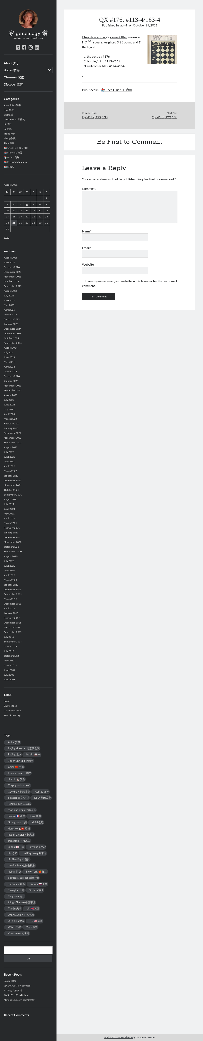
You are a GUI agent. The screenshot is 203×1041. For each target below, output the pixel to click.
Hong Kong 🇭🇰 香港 (19, 828)
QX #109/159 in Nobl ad (16, 995)
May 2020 (9, 570)
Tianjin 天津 (14, 908)
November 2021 (12, 485)
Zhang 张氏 (10, 138)
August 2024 (10, 347)
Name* (87, 231)
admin (124, 25)
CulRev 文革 (42, 791)
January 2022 (11, 475)
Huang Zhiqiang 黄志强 (21, 834)
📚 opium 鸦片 (11, 157)
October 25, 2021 (145, 25)
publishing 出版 (16, 884)
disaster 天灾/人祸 (18, 797)
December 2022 (12, 433)
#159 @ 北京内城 (13, 990)
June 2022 (9, 456)
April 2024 (9, 366)
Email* (86, 248)
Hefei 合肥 (38, 822)
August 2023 (10, 395)
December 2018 (12, 603)
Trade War (9, 133)
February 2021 (12, 527)
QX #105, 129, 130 (164, 117)
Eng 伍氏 (8, 114)
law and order (38, 846)
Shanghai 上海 (16, 890)
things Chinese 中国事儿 (21, 902)
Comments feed (12, 710)
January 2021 (11, 532)
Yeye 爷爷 (32, 927)
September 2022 (13, 442)
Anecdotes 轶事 (12, 105)
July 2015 (9, 636)
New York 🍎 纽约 (36, 871)
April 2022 (9, 466)
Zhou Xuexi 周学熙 (18, 933)
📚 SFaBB (9, 166)
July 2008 (9, 674)
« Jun (6, 237)
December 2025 (12, 271)
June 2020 (9, 565)
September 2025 (13, 286)
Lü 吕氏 (8, 128)
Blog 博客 (9, 109)
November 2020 (12, 542)
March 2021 (10, 523)
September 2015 (13, 632)
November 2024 (12, 333)
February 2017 (12, 617)
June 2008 (9, 679)
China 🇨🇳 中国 (16, 766)
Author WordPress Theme (118, 1037)
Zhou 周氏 (9, 143)
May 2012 (9, 660)
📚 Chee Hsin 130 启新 (16, 147)
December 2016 (12, 622)
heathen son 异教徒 (14, 119)
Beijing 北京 (14, 754)
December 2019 (12, 589)
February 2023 (12, 423)
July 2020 (9, 561)
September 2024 (13, 342)
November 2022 (12, 437)
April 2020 (9, 575)
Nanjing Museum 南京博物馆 (19, 999)
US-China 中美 (16, 921)
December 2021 (12, 480)
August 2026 (10, 257)
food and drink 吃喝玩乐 (22, 810)
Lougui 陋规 (10, 980)
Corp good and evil (19, 785)
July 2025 (9, 295)
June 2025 (9, 300)
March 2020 (10, 579)
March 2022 (10, 470)
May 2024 (9, 361)
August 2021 (10, 499)
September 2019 (13, 594)
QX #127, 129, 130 (94, 117)
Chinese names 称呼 (19, 773)
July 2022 (9, 451)
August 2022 (10, 447)
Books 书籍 (12, 70)
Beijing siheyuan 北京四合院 (24, 748)
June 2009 (9, 670)
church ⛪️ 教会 (16, 779)
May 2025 (9, 305)
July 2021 (9, 504)
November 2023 (12, 385)
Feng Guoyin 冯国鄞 (19, 803)
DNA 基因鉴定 (42, 797)
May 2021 (9, 513)
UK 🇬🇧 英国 (33, 908)
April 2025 (9, 309)
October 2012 (11, 655)
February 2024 (12, 376)
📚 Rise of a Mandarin (15, 162)
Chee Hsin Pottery (94, 37)
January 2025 (11, 324)
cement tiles (118, 37)
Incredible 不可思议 (19, 840)
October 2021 (11, 489)
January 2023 (11, 428)
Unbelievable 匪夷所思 (21, 914)
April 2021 (9, 518)
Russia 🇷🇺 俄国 (39, 884)
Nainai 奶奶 (14, 871)
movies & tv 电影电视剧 (21, 865)
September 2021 (13, 494)
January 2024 (11, 380)
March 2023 (10, 418)
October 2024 (11, 338)
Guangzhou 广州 (17, 822)
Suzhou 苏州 (36, 890)
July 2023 (9, 399)
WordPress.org (12, 715)
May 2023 (9, 409)
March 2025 (10, 314)
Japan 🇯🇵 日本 (16, 846)
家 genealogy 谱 (28, 33)
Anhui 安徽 (14, 742)
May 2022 (9, 461)
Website (88, 264)
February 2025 (12, 319)
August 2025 (10, 290)
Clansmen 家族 (14, 77)
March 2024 (10, 371)
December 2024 (12, 328)
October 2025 (11, 281)
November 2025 (12, 276)
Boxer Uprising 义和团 (20, 760)
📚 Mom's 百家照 (13, 152)
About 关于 (11, 63)
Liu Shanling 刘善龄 (19, 859)
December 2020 (12, 537)
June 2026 (9, 262)
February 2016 (12, 627)
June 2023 (9, 404)
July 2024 (9, 352)
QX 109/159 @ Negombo (17, 985)
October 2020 (11, 546)
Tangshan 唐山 (16, 896)
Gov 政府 (35, 816)
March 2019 (10, 598)
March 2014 (10, 646)
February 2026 (12, 267)
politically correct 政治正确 (23, 877)
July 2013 (9, 651)
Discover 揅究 (13, 84)
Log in (7, 701)
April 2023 (9, 414)
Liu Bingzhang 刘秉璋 (34, 853)
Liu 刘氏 (8, 124)
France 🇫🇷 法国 (16, 816)
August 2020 (10, 556)
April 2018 (9, 608)
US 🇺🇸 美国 (36, 921)
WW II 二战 (14, 927)
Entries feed (10, 705)
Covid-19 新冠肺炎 (19, 791)
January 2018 (11, 613)
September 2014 (13, 641)
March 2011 (10, 665)
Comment (89, 188)
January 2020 (11, 584)
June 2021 (9, 508)
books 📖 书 (33, 754)
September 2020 (13, 551)
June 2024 (9, 357)
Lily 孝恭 (12, 853)
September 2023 (13, 390)
